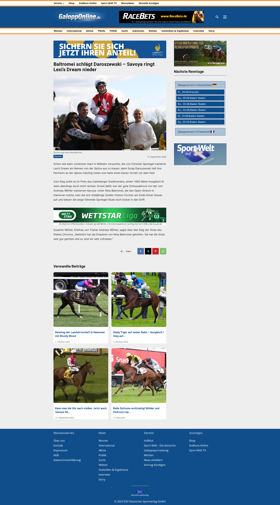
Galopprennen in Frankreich (194, 131)
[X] (148, 251)
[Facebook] (140, 251)
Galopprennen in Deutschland (195, 85)
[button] (217, 17)
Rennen (58, 156)
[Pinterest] (155, 251)
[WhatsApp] (163, 251)
